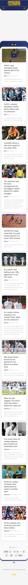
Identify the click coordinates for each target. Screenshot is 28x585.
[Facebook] (12, 44)
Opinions (6, 196)
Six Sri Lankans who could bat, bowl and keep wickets (12, 525)
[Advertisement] (14, 26)
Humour (6, 241)
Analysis (6, 280)
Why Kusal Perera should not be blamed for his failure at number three (11, 362)
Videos (5, 75)
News (5, 151)
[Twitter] (15, 44)
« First (6, 551)
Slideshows (7, 408)
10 (11, 555)
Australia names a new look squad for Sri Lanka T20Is (12, 145)
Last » (20, 555)
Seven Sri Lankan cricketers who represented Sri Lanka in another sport (11, 487)
